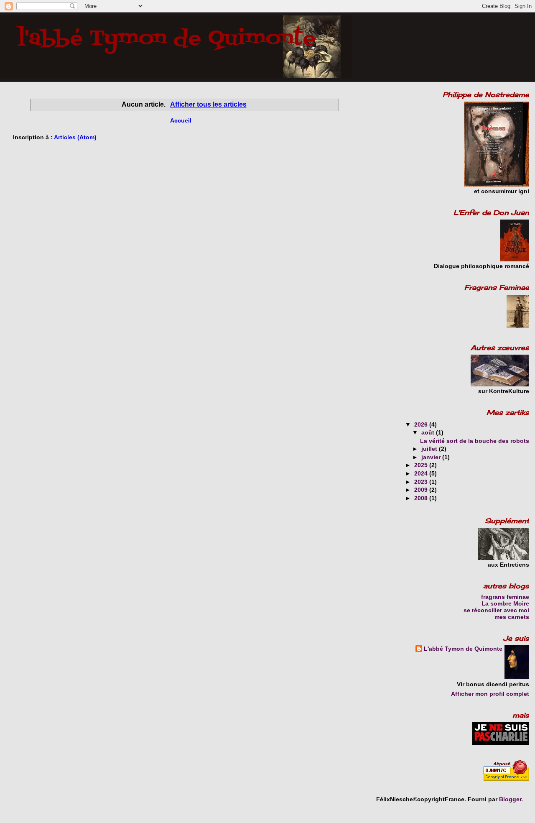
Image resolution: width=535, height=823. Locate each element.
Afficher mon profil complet (490, 693)
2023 (421, 481)
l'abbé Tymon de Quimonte (167, 39)
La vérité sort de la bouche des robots (474, 440)
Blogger (510, 799)
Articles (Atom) (75, 137)
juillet (430, 448)
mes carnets (511, 616)
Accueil (180, 120)
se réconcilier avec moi (496, 610)
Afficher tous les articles (208, 104)
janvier (431, 457)
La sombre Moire (505, 603)
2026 (421, 424)
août (428, 432)
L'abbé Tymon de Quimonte (463, 648)
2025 (421, 465)
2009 (421, 489)
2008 (421, 498)
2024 (421, 473)
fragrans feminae (505, 596)
